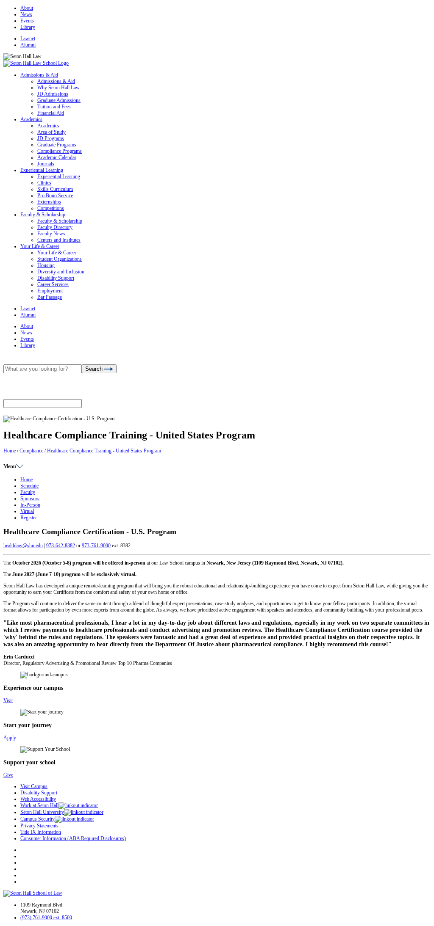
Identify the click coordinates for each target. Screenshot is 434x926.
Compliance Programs (59, 151)
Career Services (53, 284)
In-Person (30, 505)
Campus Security (37, 819)
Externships (49, 202)
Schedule (29, 486)
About (26, 8)
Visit (8, 700)
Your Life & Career (39, 246)
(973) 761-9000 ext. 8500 (46, 917)
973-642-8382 (60, 545)
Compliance (31, 451)
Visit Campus (33, 786)
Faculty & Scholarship (42, 215)
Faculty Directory (54, 227)
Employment (50, 291)
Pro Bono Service (55, 195)
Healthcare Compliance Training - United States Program (104, 451)
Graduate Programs (56, 145)
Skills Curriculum (55, 189)
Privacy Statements (39, 826)
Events (27, 21)
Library (27, 27)
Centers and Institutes (59, 240)
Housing (46, 265)
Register (28, 518)
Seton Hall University (42, 812)
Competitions (50, 208)
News (26, 14)
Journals (45, 164)
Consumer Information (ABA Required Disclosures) (73, 838)
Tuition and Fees (54, 107)
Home (9, 451)
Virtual (27, 511)
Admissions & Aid (39, 75)
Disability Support (55, 278)
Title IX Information (40, 832)
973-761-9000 (96, 545)
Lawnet (27, 38)
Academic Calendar (56, 157)
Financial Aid (50, 113)
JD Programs (50, 138)
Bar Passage (49, 297)
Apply (9, 738)
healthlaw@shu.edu (23, 545)
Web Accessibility (38, 799)
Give (8, 775)
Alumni (28, 45)
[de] (431, 923)
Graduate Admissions (59, 100)
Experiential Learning (41, 170)
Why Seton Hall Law (58, 88)
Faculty (27, 492)
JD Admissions (52, 94)
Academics (31, 119)
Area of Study (51, 132)
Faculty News (51, 234)
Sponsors (29, 499)
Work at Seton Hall (39, 805)
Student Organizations (59, 259)
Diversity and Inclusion (60, 272)
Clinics (44, 183)
